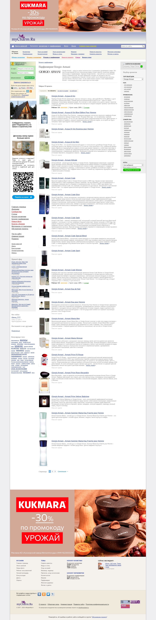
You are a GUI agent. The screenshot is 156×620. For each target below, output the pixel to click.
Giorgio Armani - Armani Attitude (64, 160)
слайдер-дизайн (25, 363)
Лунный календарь (18, 250)
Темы (43, 560)
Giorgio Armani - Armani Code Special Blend (69, 236)
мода (21, 352)
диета (20, 342)
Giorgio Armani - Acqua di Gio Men (65, 142)
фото (33, 372)
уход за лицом (23, 370)
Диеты (14, 246)
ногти (32, 352)
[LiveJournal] (52, 594)
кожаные (127, 134)
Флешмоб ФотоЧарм (16, 372)
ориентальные (128, 141)
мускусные (127, 138)
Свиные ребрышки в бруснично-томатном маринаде (21, 282)
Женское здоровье (114, 52)
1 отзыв (86, 283)
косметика (15, 348)
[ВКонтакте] (39, 594)
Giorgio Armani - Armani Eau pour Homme (68, 302)
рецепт (13, 363)
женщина (13, 344)
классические (128, 101)
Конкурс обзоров (18, 224)
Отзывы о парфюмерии (51, 57)
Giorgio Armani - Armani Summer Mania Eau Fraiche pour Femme (78, 413)
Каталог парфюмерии (46, 62)
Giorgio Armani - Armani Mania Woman (67, 338)
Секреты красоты (96, 54)
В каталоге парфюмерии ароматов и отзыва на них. (75, 577)
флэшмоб (27, 372)
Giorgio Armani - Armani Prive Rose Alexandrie (70, 373)
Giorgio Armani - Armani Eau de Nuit (66, 289)
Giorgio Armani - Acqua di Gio (63, 96)
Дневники (15, 209)
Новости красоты (95, 52)
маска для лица (15, 352)
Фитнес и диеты (113, 54)
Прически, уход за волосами (50, 573)
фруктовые (127, 147)
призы (22, 360)
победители (31, 356)
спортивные (128, 116)
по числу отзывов (63, 91)
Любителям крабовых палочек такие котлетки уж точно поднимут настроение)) (23, 271)
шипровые (127, 155)
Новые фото (16, 221)
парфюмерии (55, 46)
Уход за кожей (42, 52)
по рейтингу (73, 91)
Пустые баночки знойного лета (21, 286)
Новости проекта (67, 57)
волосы (23, 340)
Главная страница (19, 207)
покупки (25, 358)
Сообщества (17, 212)
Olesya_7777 (16, 317)
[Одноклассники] (44, 594)
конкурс (19, 346)
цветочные (127, 151)
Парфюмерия (27, 54)
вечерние (127, 97)
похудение (31, 358)
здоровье (20, 344)
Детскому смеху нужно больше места (23, 137)
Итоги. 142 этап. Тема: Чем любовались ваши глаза (20, 262)
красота (23, 348)
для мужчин (128, 87)
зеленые (126, 132)
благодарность (15, 340)
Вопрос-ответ (86, 57)
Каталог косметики (19, 216)
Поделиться (16, 331)
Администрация (18, 236)
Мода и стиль (57, 54)
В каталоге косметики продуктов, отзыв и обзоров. (74, 565)
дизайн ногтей (26, 342)
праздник (13, 360)
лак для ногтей (31, 348)
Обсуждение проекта (20, 229)
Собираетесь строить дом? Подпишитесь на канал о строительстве (22, 125)
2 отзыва (86, 107)
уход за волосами (19, 369)
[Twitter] (48, 594)
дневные (127, 99)
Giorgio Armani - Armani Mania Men (66, 319)
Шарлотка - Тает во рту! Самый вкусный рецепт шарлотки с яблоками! (21, 306)
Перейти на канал (22, 197)
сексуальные (128, 112)
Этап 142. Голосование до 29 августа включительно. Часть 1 (23, 295)
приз (18, 360)
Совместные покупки (87, 46)
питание (25, 356)
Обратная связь (53, 604)
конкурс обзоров (28, 346)
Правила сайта (78, 604)
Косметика (26, 52)
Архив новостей (17, 244)
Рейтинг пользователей (24, 570)
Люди (73, 46)
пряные (126, 143)
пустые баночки (29, 360)
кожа (12, 346)
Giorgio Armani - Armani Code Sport (66, 251)
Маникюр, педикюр (77, 54)
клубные (126, 103)
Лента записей (21, 46)
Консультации (16, 248)
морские (126, 136)
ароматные (127, 126)
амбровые (127, 124)
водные (126, 128)
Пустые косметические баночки (19, 361)
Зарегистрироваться (22, 82)
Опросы (14, 253)
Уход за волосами (59, 52)
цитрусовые (128, 153)
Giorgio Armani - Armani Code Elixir (66, 195)
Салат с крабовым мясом (19, 267)
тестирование (24, 365)
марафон (27, 350)
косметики (43, 46)
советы (33, 363)
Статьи (77, 57)
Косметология (42, 54)
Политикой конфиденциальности (20, 95)
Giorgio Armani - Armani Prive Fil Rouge (67, 355)
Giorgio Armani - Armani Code (63, 178)
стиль (12, 365)
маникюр (20, 350)
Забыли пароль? (16, 77)
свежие (126, 145)
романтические (129, 109)
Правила (15, 239)
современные (128, 114)
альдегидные (128, 121)
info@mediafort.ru (84, 607)
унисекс (126, 91)
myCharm (20, 560)
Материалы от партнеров (22, 226)
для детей (127, 89)
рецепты (18, 363)
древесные (127, 130)
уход (23, 367)
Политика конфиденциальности (97, 604)
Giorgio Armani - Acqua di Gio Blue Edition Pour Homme (74, 113)
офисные (127, 105)
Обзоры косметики (18, 57)
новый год (27, 352)
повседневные (128, 107)
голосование (14, 342)
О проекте (42, 604)
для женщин (128, 85)
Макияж (73, 52)
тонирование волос (16, 367)
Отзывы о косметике (34, 57)
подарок (20, 358)
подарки (14, 358)
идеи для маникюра (29, 344)
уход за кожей (15, 370)
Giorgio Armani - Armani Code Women (67, 270)
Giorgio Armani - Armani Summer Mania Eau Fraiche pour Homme (78, 441)
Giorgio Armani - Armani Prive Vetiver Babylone (70, 396)
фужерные (127, 149)
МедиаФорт (29, 607)
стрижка (17, 365)
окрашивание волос (19, 354)
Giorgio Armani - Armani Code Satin (66, 218)
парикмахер (16, 356)
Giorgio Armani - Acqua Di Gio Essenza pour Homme (73, 129)
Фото (66, 46)
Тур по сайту (16, 234)
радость (31, 361)
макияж (13, 350)
